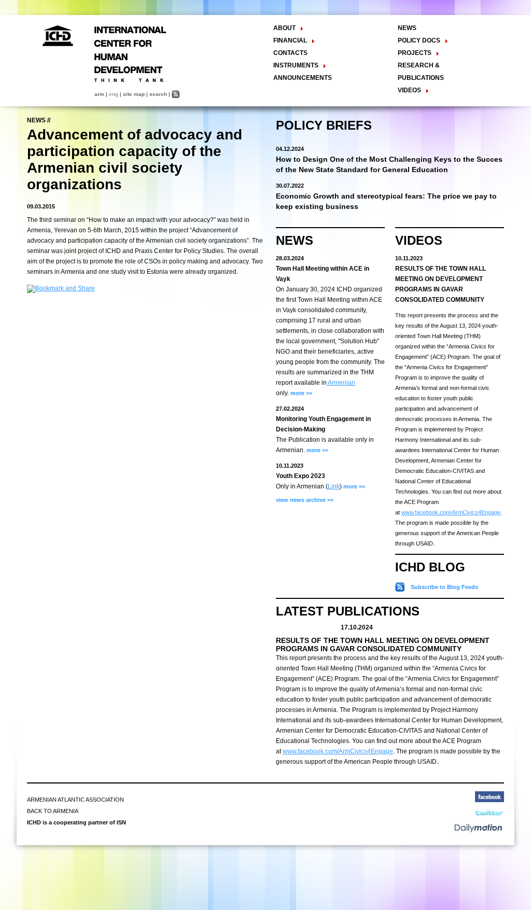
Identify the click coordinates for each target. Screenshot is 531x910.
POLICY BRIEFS (324, 125)
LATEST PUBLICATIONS (348, 611)
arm (99, 94)
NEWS (407, 28)
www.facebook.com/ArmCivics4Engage (450, 512)
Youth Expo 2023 (300, 476)
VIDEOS (418, 240)
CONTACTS (290, 53)
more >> (300, 393)
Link (334, 486)
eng (113, 94)
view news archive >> (304, 500)
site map (134, 94)
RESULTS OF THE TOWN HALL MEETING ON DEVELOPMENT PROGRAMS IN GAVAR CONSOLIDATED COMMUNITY (383, 644)
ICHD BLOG (430, 567)
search (158, 94)
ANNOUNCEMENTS (302, 77)
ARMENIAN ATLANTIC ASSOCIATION (75, 799)
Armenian (341, 382)
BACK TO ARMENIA (52, 811)
